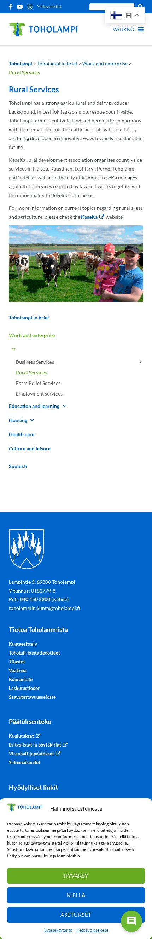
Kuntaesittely (23, 644)
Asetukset (76, 914)
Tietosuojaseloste (92, 930)
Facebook (11, 6)
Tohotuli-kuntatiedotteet (34, 653)
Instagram (31, 6)
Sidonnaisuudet (24, 762)
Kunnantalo (21, 679)
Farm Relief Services (38, 383)
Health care (21, 434)
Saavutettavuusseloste (32, 697)
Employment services (39, 394)
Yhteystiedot (49, 6)
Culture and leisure (30, 448)
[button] (123, 29)
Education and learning (34, 406)
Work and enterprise (32, 335)
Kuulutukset (21, 736)
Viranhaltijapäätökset (31, 753)
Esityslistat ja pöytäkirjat (35, 745)
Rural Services (31, 372)
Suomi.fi (18, 466)
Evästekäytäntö (58, 930)
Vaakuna (18, 670)
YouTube (21, 6)
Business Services (35, 362)
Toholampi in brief (29, 318)
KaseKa (89, 217)
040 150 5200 (35, 599)
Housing (18, 420)
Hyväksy (76, 875)
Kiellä (76, 895)
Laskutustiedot (24, 688)
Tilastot (17, 661)
